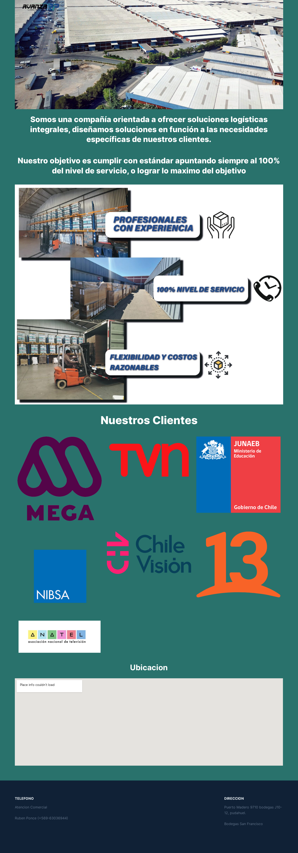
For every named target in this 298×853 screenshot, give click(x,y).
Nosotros (268, 7)
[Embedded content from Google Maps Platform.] (149, 722)
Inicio (245, 7)
